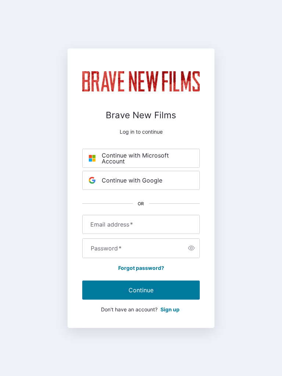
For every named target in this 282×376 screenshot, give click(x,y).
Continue (141, 290)
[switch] (191, 248)
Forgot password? (141, 268)
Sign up (170, 309)
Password (106, 248)
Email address (111, 224)
